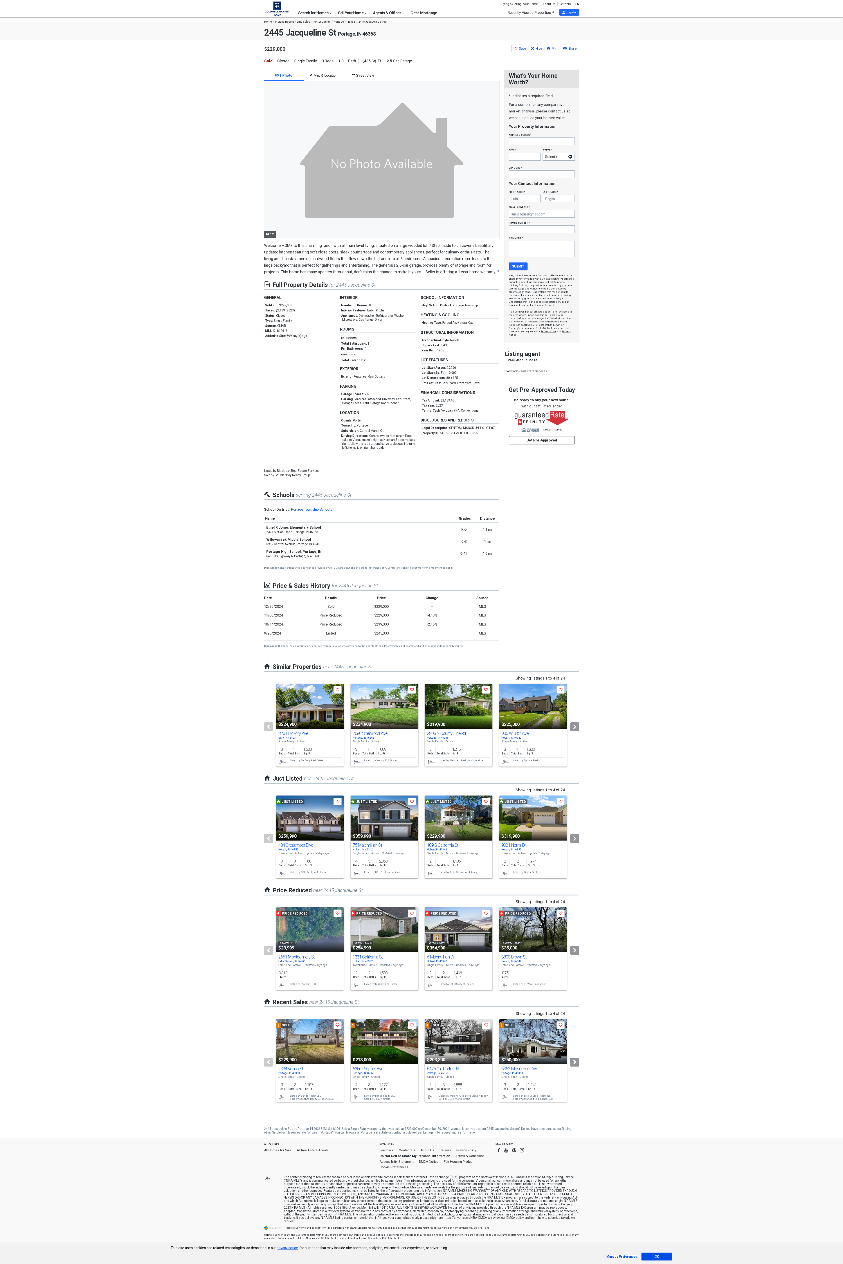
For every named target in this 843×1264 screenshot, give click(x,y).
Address (520, 134)
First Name (517, 191)
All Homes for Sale (277, 1150)
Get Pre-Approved (541, 440)
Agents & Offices (387, 13)
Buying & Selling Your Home (519, 3)
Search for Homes (313, 13)
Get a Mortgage (424, 13)
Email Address (519, 207)
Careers (565, 3)
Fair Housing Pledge (458, 1162)
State (547, 150)
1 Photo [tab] (285, 75)
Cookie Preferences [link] (394, 1167)
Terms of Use (549, 331)
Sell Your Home (351, 13)
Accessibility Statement (397, 1162)
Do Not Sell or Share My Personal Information (415, 1156)
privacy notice (287, 1248)
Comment (516, 238)
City (512, 150)
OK (657, 1256)
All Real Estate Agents (313, 1150)
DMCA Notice (428, 1162)
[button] (569, 12)
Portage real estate (374, 1132)
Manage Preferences (621, 1256)
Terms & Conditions (470, 1156)
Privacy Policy (466, 1150)
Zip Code (515, 167)
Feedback (386, 1150)
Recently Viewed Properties (530, 12)
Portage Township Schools (311, 509)
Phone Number (519, 222)
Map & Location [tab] (325, 75)
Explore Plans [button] (481, 1227)
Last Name (550, 191)
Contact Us (407, 1150)
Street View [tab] (364, 75)
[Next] (574, 726)
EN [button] (577, 4)
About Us (548, 3)
